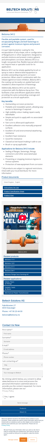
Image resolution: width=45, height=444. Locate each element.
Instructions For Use (11, 188)
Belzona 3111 (10, 267)
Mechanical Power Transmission (17, 293)
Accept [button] (23, 440)
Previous (8, 241)
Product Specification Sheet (14, 191)
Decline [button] (32, 440)
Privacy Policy (6, 425)
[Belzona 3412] (22, 242)
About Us (23, 412)
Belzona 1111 (10, 259)
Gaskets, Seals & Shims (10, 288)
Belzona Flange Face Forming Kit (17, 274)
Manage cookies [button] (13, 440)
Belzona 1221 (10, 263)
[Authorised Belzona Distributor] (22, 10)
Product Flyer (9, 195)
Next (37, 241)
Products (23, 408)
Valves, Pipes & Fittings (9, 283)
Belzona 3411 (10, 271)
